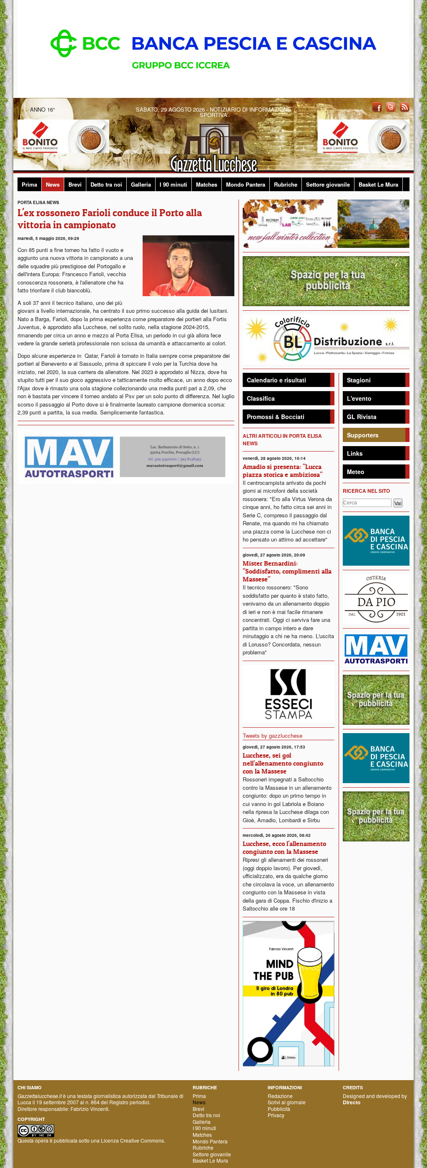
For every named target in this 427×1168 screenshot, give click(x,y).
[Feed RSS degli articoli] (404, 106)
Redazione (280, 1095)
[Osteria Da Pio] (376, 598)
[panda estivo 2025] (326, 223)
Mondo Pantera (245, 184)
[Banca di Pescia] (213, 48)
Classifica (261, 398)
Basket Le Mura (378, 184)
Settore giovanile (328, 184)
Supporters (363, 435)
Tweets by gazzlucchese (272, 735)
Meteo (355, 471)
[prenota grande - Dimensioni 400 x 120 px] (326, 280)
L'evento (359, 398)
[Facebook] (377, 106)
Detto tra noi (106, 184)
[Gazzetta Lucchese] (213, 146)
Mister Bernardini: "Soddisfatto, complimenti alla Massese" (287, 571)
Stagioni (359, 380)
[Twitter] (391, 106)
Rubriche (285, 184)
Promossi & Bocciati (275, 416)
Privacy (276, 1114)
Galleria (141, 184)
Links (355, 453)
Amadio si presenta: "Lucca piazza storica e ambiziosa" (282, 470)
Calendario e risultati (276, 380)
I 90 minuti (173, 184)
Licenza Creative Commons (132, 1140)
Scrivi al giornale (287, 1102)
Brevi (75, 184)
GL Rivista (362, 416)
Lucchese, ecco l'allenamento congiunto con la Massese (284, 847)
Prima (29, 184)
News (53, 184)
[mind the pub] (288, 993)
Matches (206, 184)
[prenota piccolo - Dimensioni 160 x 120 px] (376, 699)
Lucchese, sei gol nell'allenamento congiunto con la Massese (283, 763)
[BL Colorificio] (326, 338)
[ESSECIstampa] (288, 693)
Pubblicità (279, 1108)
